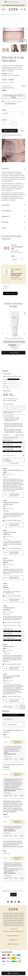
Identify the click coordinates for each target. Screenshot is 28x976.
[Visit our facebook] (8, 902)
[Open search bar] (4, 9)
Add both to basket (10, 293)
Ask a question (15, 75)
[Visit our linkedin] (19, 902)
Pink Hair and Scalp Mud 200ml (14, 338)
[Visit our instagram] (11, 902)
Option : (4, 110)
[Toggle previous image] (1, 29)
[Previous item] (2, 333)
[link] (22, 9)
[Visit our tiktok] (15, 902)
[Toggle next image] (25, 29)
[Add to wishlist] (22, 130)
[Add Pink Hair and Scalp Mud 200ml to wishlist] (25, 313)
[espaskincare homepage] (13, 9)
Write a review (6, 75)
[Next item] (24, 333)
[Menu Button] (1, 9)
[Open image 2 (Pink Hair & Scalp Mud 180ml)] (24, 48)
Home (3, 14)
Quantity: (5, 120)
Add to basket (14, 352)
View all (23, 86)
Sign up (13, 894)
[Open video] (15, 48)
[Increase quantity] (14, 123)
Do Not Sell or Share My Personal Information (13, 931)
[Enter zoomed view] (24, 39)
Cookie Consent (13, 929)
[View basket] (24, 9)
